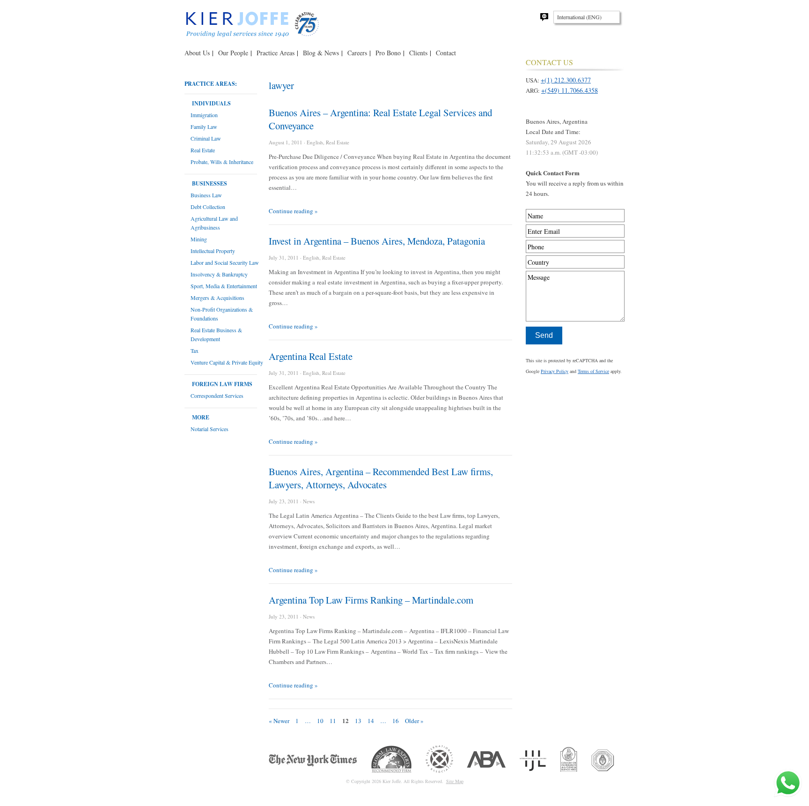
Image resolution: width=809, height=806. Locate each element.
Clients (418, 52)
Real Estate (203, 150)
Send (544, 335)
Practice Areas (275, 52)
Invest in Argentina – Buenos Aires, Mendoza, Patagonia (377, 240)
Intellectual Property (213, 250)
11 (333, 720)
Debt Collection (208, 206)
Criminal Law (206, 138)
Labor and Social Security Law (225, 262)
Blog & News (321, 52)
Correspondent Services (217, 395)
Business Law (206, 195)
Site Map (454, 781)
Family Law (204, 126)
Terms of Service (593, 371)
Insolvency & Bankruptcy (219, 274)
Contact (446, 52)
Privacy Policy (554, 371)
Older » (414, 720)
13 (358, 720)
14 (371, 720)
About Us (197, 52)
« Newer (279, 720)
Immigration (204, 115)
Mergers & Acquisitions (217, 297)
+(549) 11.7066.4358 (569, 90)
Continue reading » (293, 211)
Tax (195, 350)
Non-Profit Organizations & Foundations (222, 314)
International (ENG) (579, 17)
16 (395, 720)
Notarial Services (209, 429)
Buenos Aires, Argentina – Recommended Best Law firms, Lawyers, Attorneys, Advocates (381, 478)
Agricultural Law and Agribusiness (214, 223)
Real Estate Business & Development (216, 334)
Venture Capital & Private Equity (227, 362)
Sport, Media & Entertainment (224, 286)
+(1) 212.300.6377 (566, 79)
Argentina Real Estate (311, 356)
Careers (357, 52)
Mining (199, 239)
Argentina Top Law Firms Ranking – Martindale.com (371, 599)
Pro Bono (388, 52)
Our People (233, 52)
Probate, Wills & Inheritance (222, 161)
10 (320, 720)
